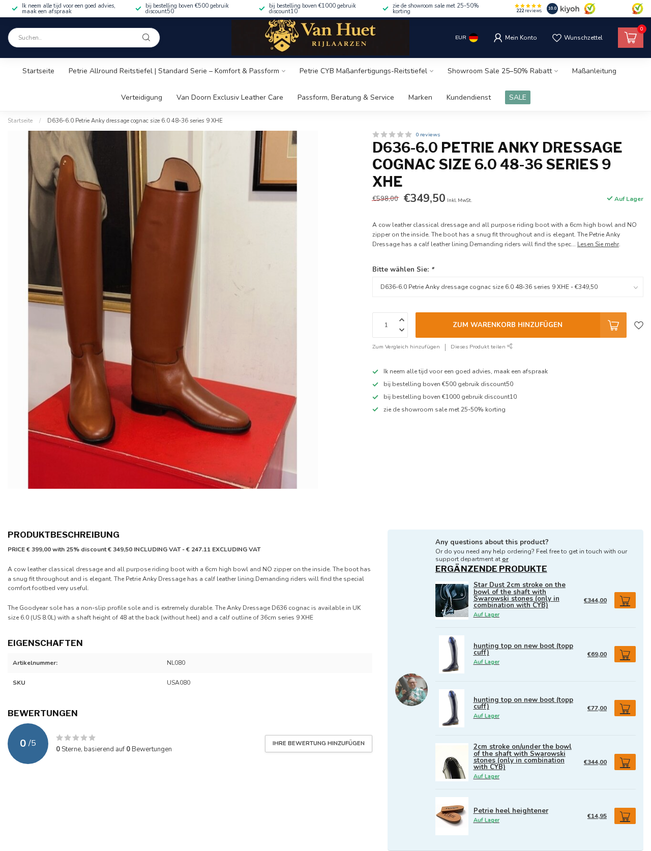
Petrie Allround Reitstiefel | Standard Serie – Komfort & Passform (174, 71)
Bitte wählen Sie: (403, 269)
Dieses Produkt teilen (479, 347)
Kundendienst (469, 97)
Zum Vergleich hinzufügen (406, 347)
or (505, 559)
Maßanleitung (594, 71)
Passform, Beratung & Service (346, 97)
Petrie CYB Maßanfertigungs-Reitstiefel (363, 71)
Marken (420, 97)
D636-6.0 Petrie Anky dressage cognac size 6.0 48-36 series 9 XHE (135, 120)
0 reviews (428, 134)
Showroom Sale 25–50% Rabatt (500, 71)
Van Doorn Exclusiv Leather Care (229, 97)
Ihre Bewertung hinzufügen (319, 743)
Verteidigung (141, 97)
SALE (517, 97)
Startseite (38, 71)
